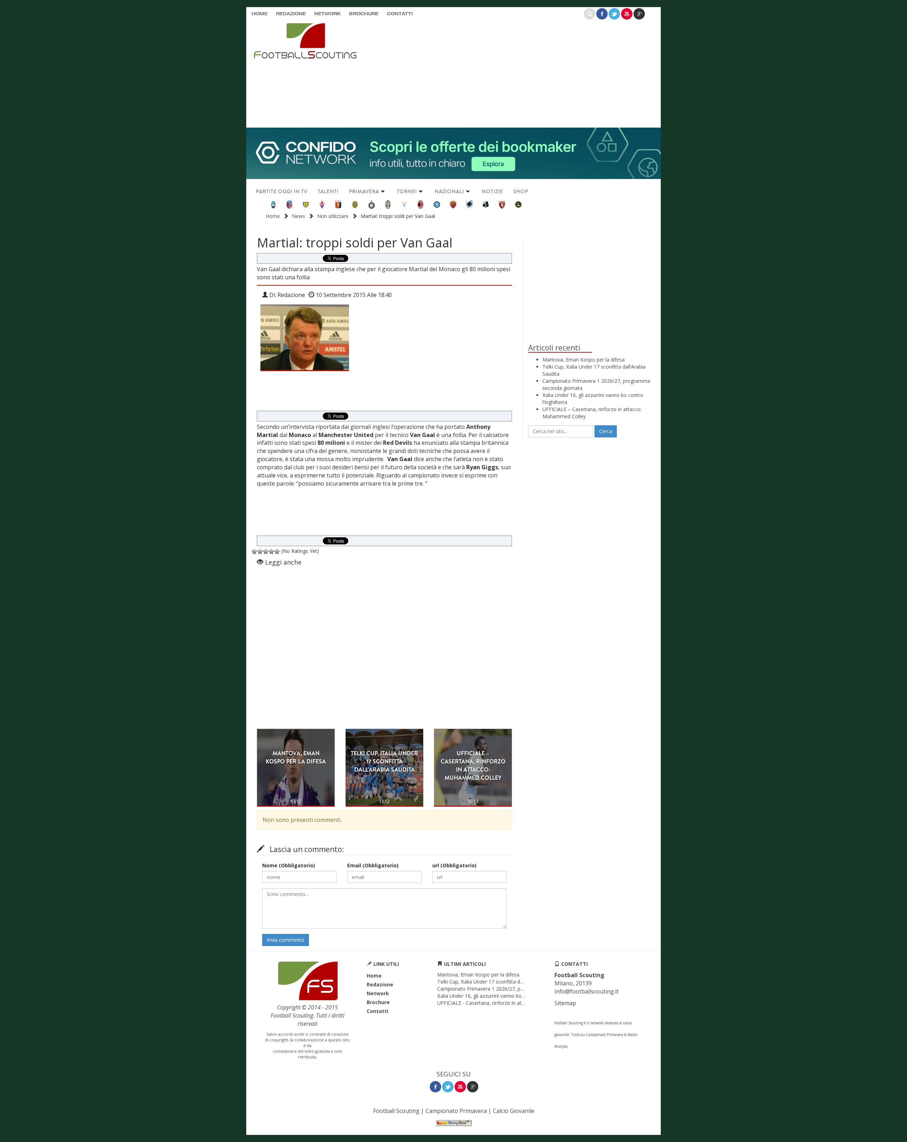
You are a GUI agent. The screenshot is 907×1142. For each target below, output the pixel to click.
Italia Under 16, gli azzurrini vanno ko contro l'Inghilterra (501, 995)
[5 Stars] (277, 551)
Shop (520, 191)
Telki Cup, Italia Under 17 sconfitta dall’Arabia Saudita (498, 981)
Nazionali (449, 191)
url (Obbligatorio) (454, 865)
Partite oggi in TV (282, 191)
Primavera (364, 191)
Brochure (363, 14)
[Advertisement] (522, 72)
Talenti (328, 191)
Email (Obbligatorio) (373, 865)
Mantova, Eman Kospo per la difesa (583, 359)
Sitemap (565, 1003)
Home (259, 14)
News (298, 216)
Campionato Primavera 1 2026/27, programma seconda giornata (511, 988)
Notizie (492, 191)
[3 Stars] (266, 551)
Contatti (400, 14)
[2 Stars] (260, 551)
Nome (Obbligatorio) (288, 865)
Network (327, 14)
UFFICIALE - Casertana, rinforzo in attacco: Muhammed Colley (508, 1003)
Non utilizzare (333, 216)
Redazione (291, 14)
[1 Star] (254, 551)
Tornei (407, 191)
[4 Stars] (271, 551)
